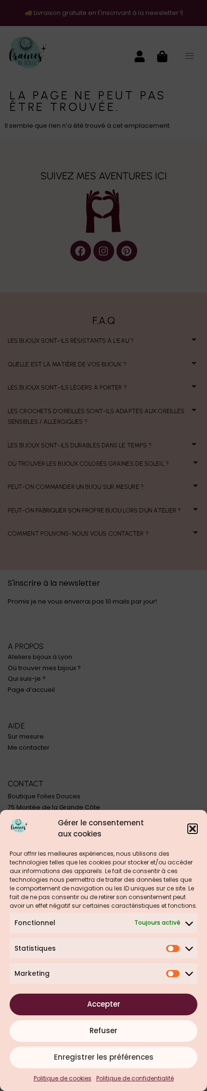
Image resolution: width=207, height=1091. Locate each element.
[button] (192, 829)
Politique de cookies (62, 1078)
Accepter (103, 1004)
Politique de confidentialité (135, 1078)
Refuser (103, 1030)
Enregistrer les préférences (104, 1057)
